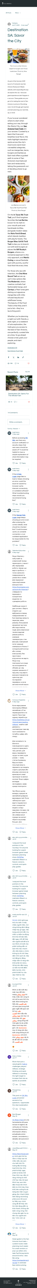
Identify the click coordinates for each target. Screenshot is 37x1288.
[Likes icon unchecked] (13, 463)
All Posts (8, 13)
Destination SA (12, 348)
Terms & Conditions (7, 1280)
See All (27, 372)
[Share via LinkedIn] (18, 357)
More (17, 13)
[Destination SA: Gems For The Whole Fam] (19, 382)
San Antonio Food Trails (15, 351)
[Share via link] (23, 357)
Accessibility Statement (8, 1283)
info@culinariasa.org (32, 1280)
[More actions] (28, 24)
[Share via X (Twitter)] (13, 357)
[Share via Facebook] (8, 357)
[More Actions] (28, 433)
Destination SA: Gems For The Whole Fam (18, 395)
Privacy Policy (6, 1281)
